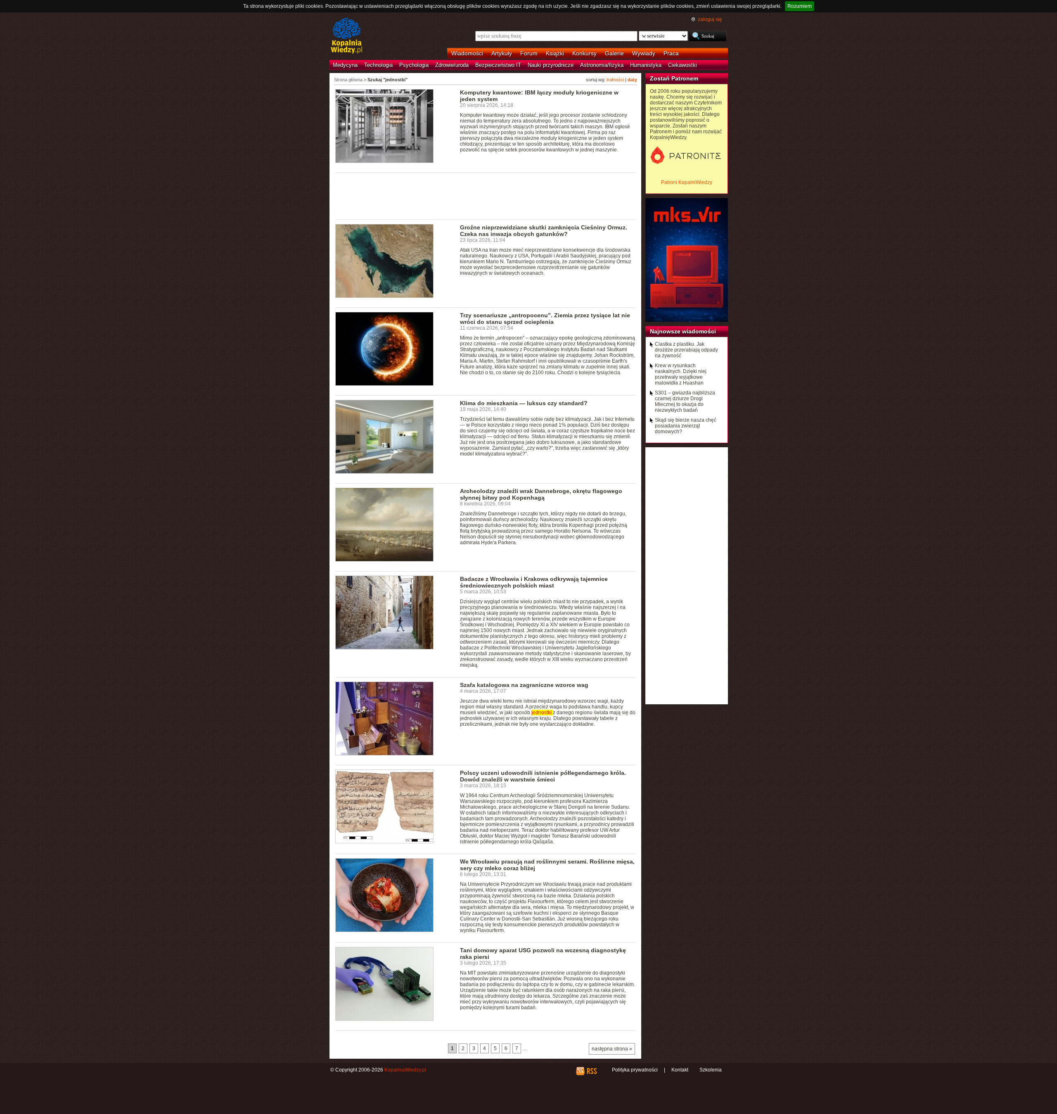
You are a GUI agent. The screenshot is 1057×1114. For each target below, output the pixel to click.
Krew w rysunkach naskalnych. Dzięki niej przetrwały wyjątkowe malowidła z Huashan (680, 374)
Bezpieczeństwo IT (498, 65)
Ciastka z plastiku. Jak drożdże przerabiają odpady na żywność (686, 350)
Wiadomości (467, 53)
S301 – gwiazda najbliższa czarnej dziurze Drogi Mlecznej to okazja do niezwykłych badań (685, 401)
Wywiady (643, 53)
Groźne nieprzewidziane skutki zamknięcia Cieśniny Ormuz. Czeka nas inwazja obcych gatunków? (543, 230)
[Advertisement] (485, 195)
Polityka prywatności (635, 1070)
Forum (529, 53)
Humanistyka (645, 65)
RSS (591, 1071)
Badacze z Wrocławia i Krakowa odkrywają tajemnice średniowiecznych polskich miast (534, 582)
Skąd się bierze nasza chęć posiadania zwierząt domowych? (685, 425)
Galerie (614, 53)
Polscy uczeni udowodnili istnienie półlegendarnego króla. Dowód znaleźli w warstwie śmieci (543, 776)
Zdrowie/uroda (452, 65)
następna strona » (612, 1049)
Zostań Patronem (674, 78)
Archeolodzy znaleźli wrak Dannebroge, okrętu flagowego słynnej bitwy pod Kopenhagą (541, 494)
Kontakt (679, 1070)
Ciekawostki (682, 65)
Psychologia (414, 65)
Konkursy (584, 53)
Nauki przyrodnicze (551, 65)
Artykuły (501, 53)
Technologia (378, 65)
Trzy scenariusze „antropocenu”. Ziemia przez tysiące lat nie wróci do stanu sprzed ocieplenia (545, 318)
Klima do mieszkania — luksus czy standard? (524, 403)
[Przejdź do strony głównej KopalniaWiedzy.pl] (346, 36)
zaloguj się (710, 19)
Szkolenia (710, 1070)
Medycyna (345, 65)
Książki (555, 53)
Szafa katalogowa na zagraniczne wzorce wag (524, 685)
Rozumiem (799, 6)
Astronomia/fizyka (601, 65)
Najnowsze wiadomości (683, 331)
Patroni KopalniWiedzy (686, 182)
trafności (615, 79)
